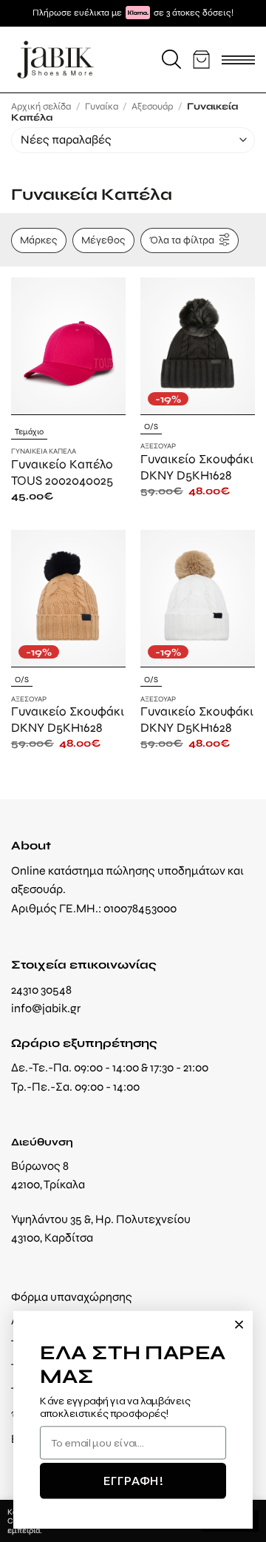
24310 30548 (41, 990)
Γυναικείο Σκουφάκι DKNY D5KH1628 (196, 466)
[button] (171, 59)
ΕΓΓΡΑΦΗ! (133, 1480)
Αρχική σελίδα (41, 106)
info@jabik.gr (46, 1008)
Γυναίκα (101, 106)
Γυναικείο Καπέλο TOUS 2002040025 (62, 472)
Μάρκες (39, 240)
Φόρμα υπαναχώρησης (71, 1297)
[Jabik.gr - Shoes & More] (55, 59)
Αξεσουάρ (152, 106)
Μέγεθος (103, 240)
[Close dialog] (239, 1324)
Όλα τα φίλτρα (181, 240)
